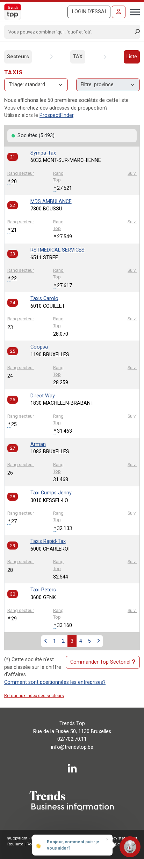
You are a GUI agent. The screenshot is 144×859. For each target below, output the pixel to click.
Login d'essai (89, 12)
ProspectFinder (56, 115)
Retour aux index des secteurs (34, 695)
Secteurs (18, 57)
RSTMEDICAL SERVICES (57, 250)
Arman (38, 444)
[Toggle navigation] (132, 11)
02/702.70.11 (72, 739)
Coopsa (39, 347)
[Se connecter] (118, 12)
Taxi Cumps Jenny (51, 493)
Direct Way (42, 396)
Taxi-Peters (43, 590)
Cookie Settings (116, 844)
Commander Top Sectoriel (100, 662)
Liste (132, 57)
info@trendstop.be (72, 747)
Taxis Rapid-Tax (48, 541)
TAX (77, 57)
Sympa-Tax (43, 153)
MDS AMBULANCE (51, 201)
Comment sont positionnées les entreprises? (55, 682)
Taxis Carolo (44, 298)
